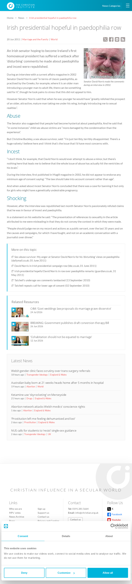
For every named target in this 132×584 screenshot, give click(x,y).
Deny (24, 572)
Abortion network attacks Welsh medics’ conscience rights (48, 407)
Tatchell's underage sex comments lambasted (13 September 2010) (52, 280)
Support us (43, 512)
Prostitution (30, 422)
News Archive (16, 516)
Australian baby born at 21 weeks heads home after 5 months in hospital (57, 383)
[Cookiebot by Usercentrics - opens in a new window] (113, 526)
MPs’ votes (15, 512)
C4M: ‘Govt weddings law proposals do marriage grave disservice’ (70, 308)
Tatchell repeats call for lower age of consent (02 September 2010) (52, 285)
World (54, 39)
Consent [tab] (23, 536)
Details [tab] (66, 536)
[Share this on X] (105, 39)
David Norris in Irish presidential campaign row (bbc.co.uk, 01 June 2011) (55, 265)
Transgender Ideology (37, 374)
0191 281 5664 (80, 508)
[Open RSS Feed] (123, 39)
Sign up (41, 508)
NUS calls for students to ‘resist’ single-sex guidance (43, 430)
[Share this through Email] (117, 39)
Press (12, 520)
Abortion (30, 386)
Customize (64, 572)
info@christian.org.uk (86, 512)
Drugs (29, 398)
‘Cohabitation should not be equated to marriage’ (61, 337)
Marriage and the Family (35, 39)
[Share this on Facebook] (111, 39)
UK (49, 434)
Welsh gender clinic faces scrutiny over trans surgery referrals (50, 371)
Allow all (108, 572)
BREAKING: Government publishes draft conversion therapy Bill (69, 323)
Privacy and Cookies (48, 520)
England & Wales (58, 374)
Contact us (43, 516)
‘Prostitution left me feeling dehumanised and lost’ (43, 419)
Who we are (15, 508)
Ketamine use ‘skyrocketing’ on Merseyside (38, 395)
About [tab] (109, 536)
